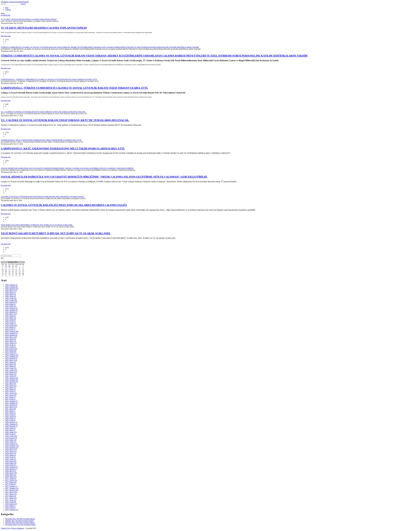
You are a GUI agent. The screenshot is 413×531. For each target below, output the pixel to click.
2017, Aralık (10, 479)
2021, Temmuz (11, 403)
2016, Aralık (10, 502)
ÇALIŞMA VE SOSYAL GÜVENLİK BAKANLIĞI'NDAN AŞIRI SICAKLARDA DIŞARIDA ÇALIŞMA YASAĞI (64, 205)
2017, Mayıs (11, 492)
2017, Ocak (10, 500)
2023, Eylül (10, 353)
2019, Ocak (10, 457)
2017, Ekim (10, 482)
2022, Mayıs (10, 384)
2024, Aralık (10, 323)
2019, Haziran (11, 448)
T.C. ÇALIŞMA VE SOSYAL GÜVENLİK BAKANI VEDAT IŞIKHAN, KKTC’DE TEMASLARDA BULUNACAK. (65, 120)
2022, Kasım (11, 372)
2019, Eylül (10, 442)
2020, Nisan (10, 428)
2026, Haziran (11, 289)
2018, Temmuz (11, 467)
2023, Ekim (10, 351)
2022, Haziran (11, 382)
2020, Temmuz (11, 424)
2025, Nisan (10, 316)
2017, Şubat (11, 498)
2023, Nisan (10, 362)
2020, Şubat (11, 432)
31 (16, 266)
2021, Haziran (11, 405)
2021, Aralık (11, 393)
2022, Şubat (10, 389)
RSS (6, 8)
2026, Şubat (10, 296)
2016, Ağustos (11, 510)
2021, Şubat (10, 413)
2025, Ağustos (11, 308)
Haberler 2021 (11, 521)
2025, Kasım (11, 302)
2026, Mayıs (11, 291)
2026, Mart (10, 294)
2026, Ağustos (11, 285)
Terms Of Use (5, 528)
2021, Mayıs (11, 407)
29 (9, 266)
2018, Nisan (11, 473)
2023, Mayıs (11, 360)
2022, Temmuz (11, 380)
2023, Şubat (10, 366)
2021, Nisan (10, 409)
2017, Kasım (11, 480)
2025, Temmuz (11, 310)
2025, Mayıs (11, 314)
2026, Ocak (10, 298)
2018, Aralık (10, 459)
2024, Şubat (11, 343)
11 (6, 270)
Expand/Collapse (29, 519)
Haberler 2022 (12, 523)
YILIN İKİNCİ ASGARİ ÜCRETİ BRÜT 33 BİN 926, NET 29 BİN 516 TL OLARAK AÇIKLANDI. (55, 233)
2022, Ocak (10, 391)
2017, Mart (10, 496)
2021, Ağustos (11, 401)
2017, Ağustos (11, 486)
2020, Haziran (11, 426)
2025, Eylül (10, 306)
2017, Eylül (10, 484)
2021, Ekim (10, 397)
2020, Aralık (10, 416)
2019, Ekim (10, 440)
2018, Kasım (10, 461)
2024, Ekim (10, 327)
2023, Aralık (10, 347)
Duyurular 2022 (12, 525)
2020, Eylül (10, 420)
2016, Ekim (10, 506)
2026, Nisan (10, 292)
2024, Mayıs (11, 337)
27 (13, 274)
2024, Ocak (10, 345)
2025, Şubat (10, 320)
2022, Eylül (10, 376)
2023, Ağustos (11, 354)
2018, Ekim (10, 463)
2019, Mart (10, 453)
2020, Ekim (10, 418)
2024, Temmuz (11, 333)
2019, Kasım (11, 438)
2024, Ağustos (11, 331)
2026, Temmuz (11, 287)
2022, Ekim (10, 374)
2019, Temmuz (12, 446)
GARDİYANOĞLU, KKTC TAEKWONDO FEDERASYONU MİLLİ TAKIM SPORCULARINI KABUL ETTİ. (63, 148)
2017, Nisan (11, 494)
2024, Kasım (11, 325)
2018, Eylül (10, 465)
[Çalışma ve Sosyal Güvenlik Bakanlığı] (15, 2)
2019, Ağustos (11, 444)
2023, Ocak (10, 368)
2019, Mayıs (11, 449)
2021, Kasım (10, 395)
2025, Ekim (10, 304)
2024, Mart (10, 341)
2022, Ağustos (11, 378)
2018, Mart (10, 475)
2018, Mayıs (10, 471)
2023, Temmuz (11, 356)
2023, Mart (10, 364)
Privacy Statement (18, 528)
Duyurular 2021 (12, 519)
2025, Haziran (11, 312)
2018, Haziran (11, 469)
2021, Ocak (10, 415)
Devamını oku (6, 36)
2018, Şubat (11, 477)
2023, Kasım (11, 349)
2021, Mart (10, 411)
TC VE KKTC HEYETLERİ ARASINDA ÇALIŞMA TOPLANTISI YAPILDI (44, 27)
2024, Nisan (10, 339)
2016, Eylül (10, 508)
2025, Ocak (10, 322)
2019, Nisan (11, 451)
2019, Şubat (10, 455)
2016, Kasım (11, 504)
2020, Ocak (10, 434)
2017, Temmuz (12, 488)
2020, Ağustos (11, 422)
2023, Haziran (11, 358)
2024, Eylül (10, 329)
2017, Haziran (11, 490)
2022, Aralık (11, 370)
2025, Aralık (11, 300)
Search (23, 4)
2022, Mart (10, 387)
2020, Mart (10, 430)
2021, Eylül (10, 399)
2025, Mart (10, 318)
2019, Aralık (11, 436)
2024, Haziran (11, 335)
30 (23, 274)
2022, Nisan (11, 385)
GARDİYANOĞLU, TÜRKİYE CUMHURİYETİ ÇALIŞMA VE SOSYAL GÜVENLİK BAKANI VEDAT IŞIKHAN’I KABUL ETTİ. (74, 87)
